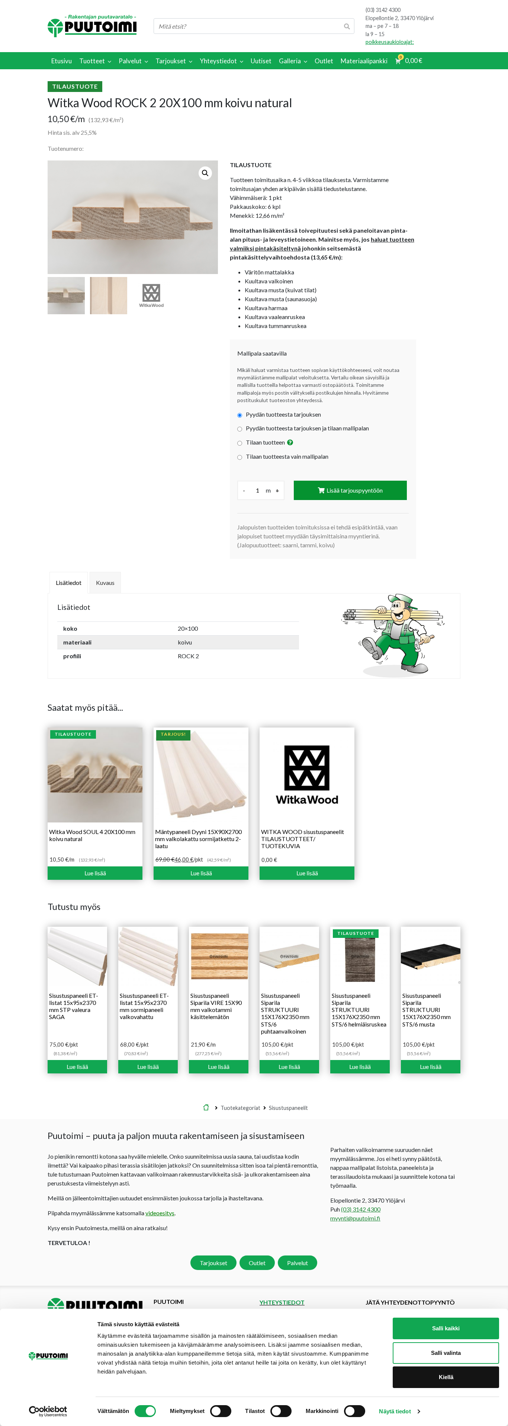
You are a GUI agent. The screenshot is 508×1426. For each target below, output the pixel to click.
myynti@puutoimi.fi (355, 1218)
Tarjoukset (213, 1262)
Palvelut (297, 1262)
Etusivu (206, 1108)
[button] (205, 173)
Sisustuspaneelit (288, 1107)
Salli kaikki (446, 1328)
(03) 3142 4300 (383, 10)
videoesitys (159, 1212)
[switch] (220, 1411)
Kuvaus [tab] (105, 582)
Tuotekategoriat (240, 1107)
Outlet (257, 1262)
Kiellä (446, 1377)
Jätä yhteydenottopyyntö (410, 1302)
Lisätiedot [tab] (68, 582)
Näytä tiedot (395, 1411)
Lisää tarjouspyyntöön (355, 490)
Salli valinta (446, 1353)
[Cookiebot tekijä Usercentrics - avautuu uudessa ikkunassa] (48, 1411)
